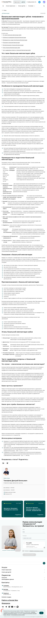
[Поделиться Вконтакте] (3, 463)
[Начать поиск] (44, 563)
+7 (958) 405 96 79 (31, 2)
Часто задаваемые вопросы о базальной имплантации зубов (17, 50)
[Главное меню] (3, 6)
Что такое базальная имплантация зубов (12, 34)
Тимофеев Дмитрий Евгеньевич (15, 480)
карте (9, 597)
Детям (23, 2)
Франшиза (6, 603)
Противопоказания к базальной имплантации (13, 45)
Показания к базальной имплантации (11, 42)
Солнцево (6, 585)
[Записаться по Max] (44, 2)
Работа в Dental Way (10, 600)
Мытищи (5, 589)
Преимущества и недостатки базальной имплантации (15, 40)
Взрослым (17, 2)
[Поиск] (44, 6)
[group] (12, 509)
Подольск (6, 593)
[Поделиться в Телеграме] (7, 463)
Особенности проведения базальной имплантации (14, 37)
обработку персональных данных (36, 550)
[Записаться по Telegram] (39, 2)
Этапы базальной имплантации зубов (11, 47)
